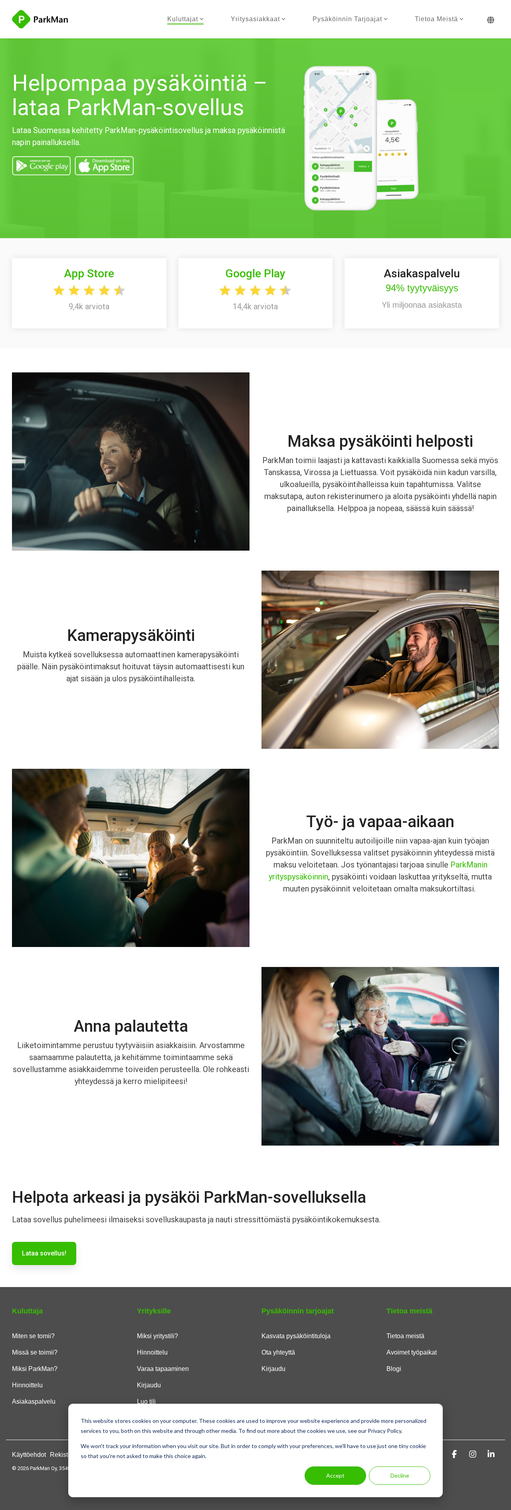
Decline (399, 1475)
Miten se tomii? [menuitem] (33, 1336)
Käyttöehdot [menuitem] (29, 1454)
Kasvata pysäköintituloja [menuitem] (296, 1336)
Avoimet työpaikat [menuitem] (411, 1352)
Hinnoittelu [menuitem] (27, 1385)
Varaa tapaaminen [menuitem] (163, 1368)
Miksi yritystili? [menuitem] (157, 1336)
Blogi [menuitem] (393, 1368)
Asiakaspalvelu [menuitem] (33, 1401)
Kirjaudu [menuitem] (149, 1385)
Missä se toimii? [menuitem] (34, 1352)
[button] (455, 1454)
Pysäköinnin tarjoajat (347, 19)
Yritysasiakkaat (255, 19)
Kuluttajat (182, 19)
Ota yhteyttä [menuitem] (278, 1352)
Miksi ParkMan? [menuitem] (34, 1368)
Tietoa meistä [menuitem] (405, 1336)
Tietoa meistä (436, 19)
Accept (335, 1475)
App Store (89, 273)
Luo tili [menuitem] (146, 1401)
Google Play (255, 273)
